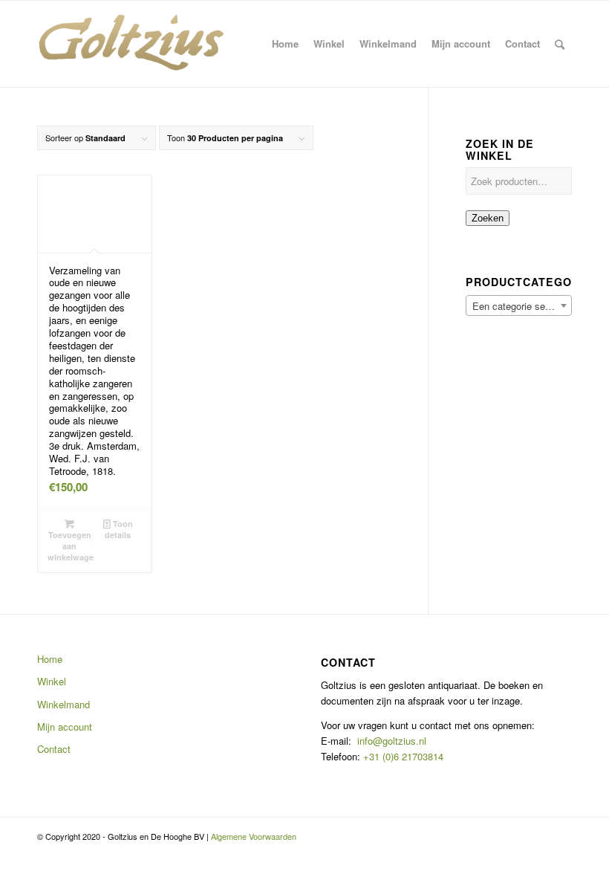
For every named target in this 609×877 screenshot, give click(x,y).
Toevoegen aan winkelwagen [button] (71, 546)
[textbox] (518, 306)
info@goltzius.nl (391, 741)
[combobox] (519, 305)
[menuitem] (285, 44)
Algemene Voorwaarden (253, 836)
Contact (54, 749)
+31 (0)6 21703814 (401, 756)
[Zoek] (559, 44)
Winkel (51, 681)
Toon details (119, 529)
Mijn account (64, 726)
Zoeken (488, 218)
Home (49, 659)
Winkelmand (63, 704)
